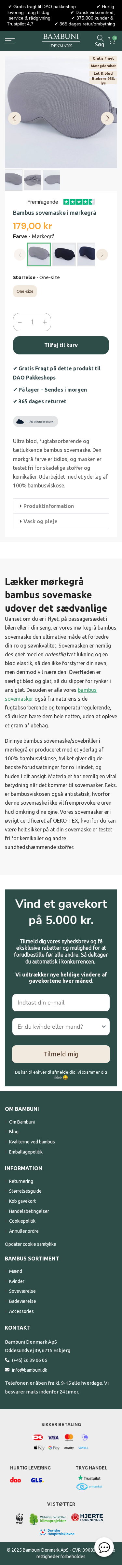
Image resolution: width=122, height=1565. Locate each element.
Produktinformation (48, 506)
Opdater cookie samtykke (30, 1244)
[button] (61, 506)
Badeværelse (22, 1301)
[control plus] (46, 322)
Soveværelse (22, 1291)
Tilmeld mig (61, 1054)
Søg (99, 44)
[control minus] (18, 322)
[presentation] (102, 255)
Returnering (21, 1181)
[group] (13, 180)
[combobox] (59, 1026)
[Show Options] (104, 1026)
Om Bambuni (22, 1122)
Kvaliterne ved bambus (32, 1141)
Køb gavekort (22, 1201)
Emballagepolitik (26, 1152)
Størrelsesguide (25, 1191)
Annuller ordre (24, 1231)
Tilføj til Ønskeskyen (39, 421)
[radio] (39, 254)
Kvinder (16, 1281)
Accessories (21, 1311)
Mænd (15, 1271)
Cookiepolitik (22, 1221)
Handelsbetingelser (29, 1211)
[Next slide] (107, 118)
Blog (14, 1131)
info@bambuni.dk (29, 1370)
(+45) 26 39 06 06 (29, 1360)
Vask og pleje (40, 521)
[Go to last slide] (14, 118)
